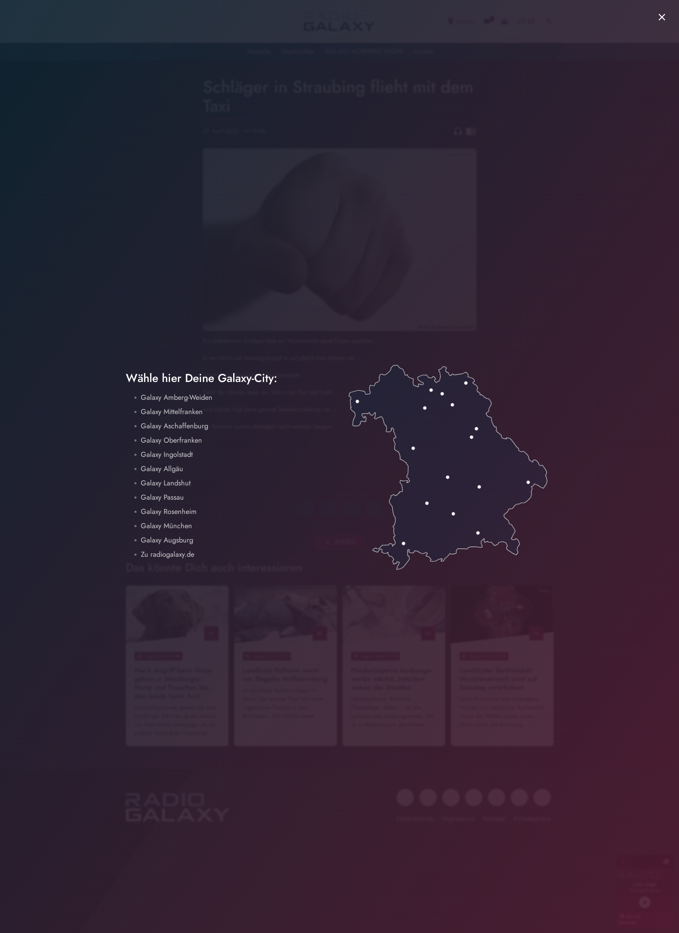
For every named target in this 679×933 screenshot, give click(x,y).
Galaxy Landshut (166, 483)
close (662, 17)
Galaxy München (166, 526)
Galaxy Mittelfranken (172, 412)
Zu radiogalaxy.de (167, 554)
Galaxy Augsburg (167, 540)
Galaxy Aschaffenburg (174, 426)
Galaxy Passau (162, 497)
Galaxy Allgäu (162, 469)
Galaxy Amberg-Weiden (176, 397)
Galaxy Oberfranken (171, 440)
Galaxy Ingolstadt (167, 454)
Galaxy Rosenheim (169, 511)
